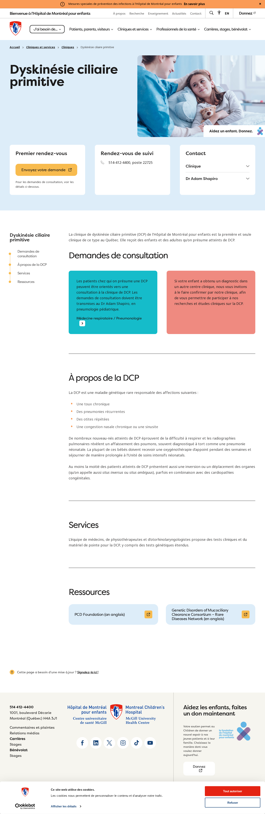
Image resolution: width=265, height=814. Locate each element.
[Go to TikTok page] (136, 743)
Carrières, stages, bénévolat (226, 29)
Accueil (15, 47)
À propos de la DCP (32, 264)
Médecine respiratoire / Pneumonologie (109, 318)
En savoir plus (194, 4)
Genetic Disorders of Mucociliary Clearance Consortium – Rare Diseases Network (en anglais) (200, 614)
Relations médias (24, 733)
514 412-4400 (22, 707)
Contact (195, 13)
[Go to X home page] (109, 743)
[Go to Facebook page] (82, 743)
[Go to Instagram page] (123, 743)
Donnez (246, 13)
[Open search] (211, 13)
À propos (119, 13)
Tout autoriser (232, 791)
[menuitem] (119, 13)
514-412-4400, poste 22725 (130, 163)
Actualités (179, 13)
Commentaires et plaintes (32, 727)
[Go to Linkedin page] (96, 743)
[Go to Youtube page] (150, 743)
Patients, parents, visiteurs (89, 29)
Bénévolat (19, 750)
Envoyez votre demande (43, 169)
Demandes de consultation (28, 253)
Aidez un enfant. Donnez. (231, 131)
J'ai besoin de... (46, 29)
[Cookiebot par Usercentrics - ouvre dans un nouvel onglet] (25, 806)
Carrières (17, 738)
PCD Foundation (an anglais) (99, 614)
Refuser (232, 802)
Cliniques (67, 47)
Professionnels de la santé (176, 29)
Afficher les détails (63, 806)
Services (23, 273)
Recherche (136, 13)
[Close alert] (260, 4)
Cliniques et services (133, 29)
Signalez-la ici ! (87, 672)
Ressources (25, 281)
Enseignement (158, 13)
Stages (16, 744)
